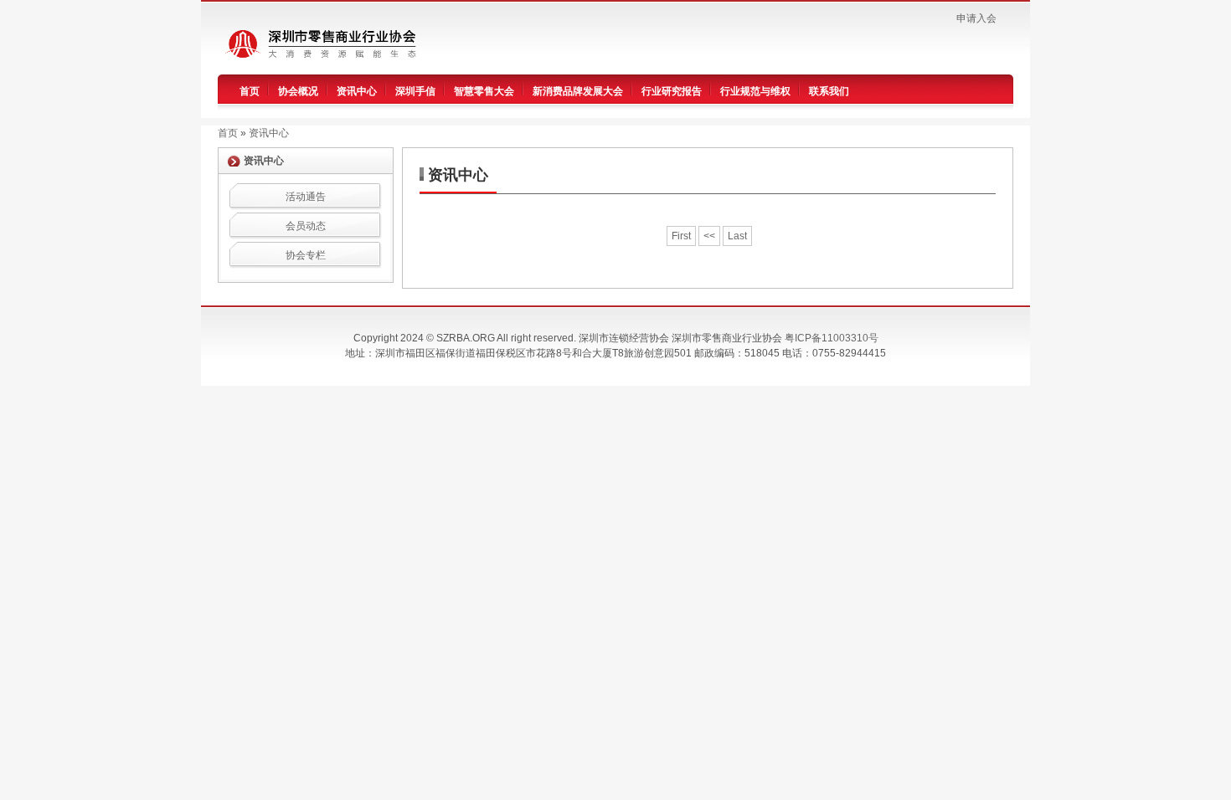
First (681, 236)
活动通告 (306, 197)
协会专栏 (306, 255)
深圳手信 (415, 91)
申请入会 (976, 18)
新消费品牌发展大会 (578, 91)
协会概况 (298, 91)
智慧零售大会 (484, 91)
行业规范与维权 (755, 91)
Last (737, 236)
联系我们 (829, 91)
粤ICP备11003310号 (831, 338)
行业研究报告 (671, 91)
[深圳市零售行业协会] (329, 42)
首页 (250, 91)
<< (709, 236)
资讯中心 (357, 91)
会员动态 (306, 226)
